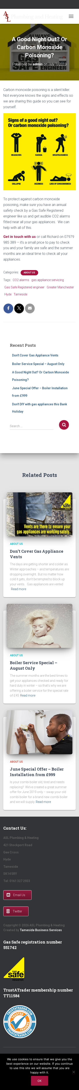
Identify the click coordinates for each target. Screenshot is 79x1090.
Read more (18, 589)
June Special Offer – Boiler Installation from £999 (37, 771)
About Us (29, 272)
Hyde (7, 294)
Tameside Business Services (41, 930)
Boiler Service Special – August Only (38, 364)
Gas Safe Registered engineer (24, 287)
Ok (39, 1081)
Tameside (20, 294)
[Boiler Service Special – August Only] (39, 625)
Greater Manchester (60, 287)
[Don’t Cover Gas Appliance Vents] (39, 514)
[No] (73, 1072)
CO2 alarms (21, 280)
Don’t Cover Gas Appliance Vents (35, 355)
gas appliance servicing (47, 280)
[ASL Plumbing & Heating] (34, 16)
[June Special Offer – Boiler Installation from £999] (39, 732)
